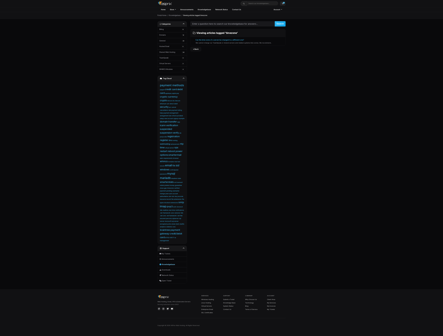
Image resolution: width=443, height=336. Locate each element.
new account (168, 118)
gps (165, 188)
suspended (166, 129)
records (180, 196)
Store (172, 10)
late (170, 116)
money (172, 185)
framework (166, 213)
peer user (168, 193)
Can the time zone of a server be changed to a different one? (233, 41)
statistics (169, 227)
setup (162, 118)
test (178, 162)
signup (175, 118)
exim (175, 207)
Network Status (221, 10)
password (163, 174)
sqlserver (175, 218)
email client (175, 224)
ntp (182, 143)
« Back (196, 49)
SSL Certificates (207, 312)
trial (176, 162)
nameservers (174, 144)
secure (162, 166)
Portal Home (161, 15)
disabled (174, 178)
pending (169, 191)
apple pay (175, 93)
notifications (180, 210)
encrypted (163, 224)
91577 (172, 237)
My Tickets (271, 309)
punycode (163, 137)
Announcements (186, 10)
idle (161, 210)
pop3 (170, 206)
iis (175, 237)
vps (176, 147)
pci (170, 107)
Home (163, 10)
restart (163, 151)
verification (172, 125)
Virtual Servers (206, 306)
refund (174, 116)
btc (174, 101)
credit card (171, 89)
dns (170, 140)
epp (178, 122)
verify (176, 132)
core (172, 213)
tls (174, 165)
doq (176, 196)
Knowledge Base (229, 303)
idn (180, 133)
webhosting (165, 144)
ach (168, 104)
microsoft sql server (171, 221)
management (164, 240)
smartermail (174, 155)
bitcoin (170, 101)
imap (163, 206)
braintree (165, 230)
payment (163, 191)
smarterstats (167, 182)
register (164, 140)
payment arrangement (170, 113)
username (175, 191)
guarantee (178, 185)
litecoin (177, 101)
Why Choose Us (251, 299)
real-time (172, 210)
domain (164, 121)
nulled (162, 185)
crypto (163, 100)
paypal (162, 89)
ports (169, 224)
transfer (172, 121)
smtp (181, 202)
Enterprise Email (207, 309)
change (162, 193)
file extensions (176, 199)
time (162, 147)
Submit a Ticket (228, 299)
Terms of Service (251, 309)
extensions (174, 202)
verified (177, 188)
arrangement (164, 116)
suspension (166, 132)
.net (161, 213)
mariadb (165, 178)
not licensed (178, 182)
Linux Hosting (206, 303)
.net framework (171, 216)
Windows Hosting (207, 299)
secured (163, 218)
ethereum (163, 104)
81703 (167, 237)
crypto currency (169, 96)
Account (277, 10)
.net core (163, 216)
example (181, 118)
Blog (246, 306)
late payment (173, 110)
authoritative (164, 196)
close (162, 188)
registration (173, 136)
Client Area (271, 299)
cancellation (164, 110)
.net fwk (180, 216)
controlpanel (174, 170)
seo (174, 227)
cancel (174, 107)
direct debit (174, 104)
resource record (165, 199)
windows (164, 169)
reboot (171, 151)
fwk (182, 213)
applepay (168, 93)
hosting (174, 140)
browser (176, 158)
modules (171, 162)
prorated (180, 116)
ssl (177, 165)
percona (169, 218)
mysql (171, 173)
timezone (170, 188)
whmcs (164, 161)
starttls (182, 224)
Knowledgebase (204, 10)
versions (177, 213)
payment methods (172, 85)
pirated (167, 185)
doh (170, 196)
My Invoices (271, 306)
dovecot (180, 207)
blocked (167, 202)
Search (280, 23)
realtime (165, 210)
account (175, 193)
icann (163, 125)
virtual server (169, 148)
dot (173, 196)
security (164, 106)
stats (179, 178)
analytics (163, 227)
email (168, 165)
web (161, 158)
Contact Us (236, 10)
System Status (228, 306)
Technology (249, 303)
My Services (271, 303)
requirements (167, 158)
